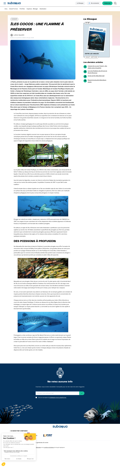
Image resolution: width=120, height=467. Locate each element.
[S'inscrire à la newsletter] (81, 393)
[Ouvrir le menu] (4, 3)
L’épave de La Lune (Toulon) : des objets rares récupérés (97, 67)
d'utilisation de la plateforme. (57, 397)
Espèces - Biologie (32, 8)
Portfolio (22, 8)
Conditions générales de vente (39, 442)
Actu (6, 8)
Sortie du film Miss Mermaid (96, 75)
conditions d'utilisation (49, 447)
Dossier (14, 19)
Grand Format (13, 8)
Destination (43, 8)
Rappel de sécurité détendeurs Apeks (97, 81)
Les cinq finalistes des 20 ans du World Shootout (97, 72)
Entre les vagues (92, 53)
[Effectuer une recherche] (115, 3)
